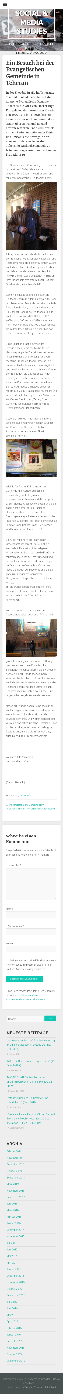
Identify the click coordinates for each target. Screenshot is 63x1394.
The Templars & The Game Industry (26, 805)
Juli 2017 (12, 1243)
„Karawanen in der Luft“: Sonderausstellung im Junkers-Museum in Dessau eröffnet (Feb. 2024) (31, 1045)
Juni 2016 (12, 1308)
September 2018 (16, 1197)
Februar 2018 (14, 1216)
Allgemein (25, 795)
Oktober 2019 (14, 1171)
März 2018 (13, 1210)
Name (10, 908)
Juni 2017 (12, 1249)
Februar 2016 (14, 1328)
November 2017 (15, 1236)
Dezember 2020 (15, 1164)
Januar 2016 (14, 1334)
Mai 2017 (12, 1256)
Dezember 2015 (15, 1341)
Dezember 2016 (15, 1275)
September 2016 (16, 1295)
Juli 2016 (12, 1302)
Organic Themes (33, 1387)
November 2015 (15, 1347)
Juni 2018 (12, 1203)
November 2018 (15, 1190)
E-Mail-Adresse (15, 926)
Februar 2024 (14, 1151)
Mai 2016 (12, 1315)
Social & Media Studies (31, 22)
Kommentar (13, 865)
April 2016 (12, 1321)
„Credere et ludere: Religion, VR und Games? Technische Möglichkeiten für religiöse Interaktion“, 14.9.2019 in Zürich (31, 1119)
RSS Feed (50, 1387)
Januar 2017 (14, 1269)
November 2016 (15, 1282)
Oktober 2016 (14, 1288)
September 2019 (16, 1177)
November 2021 (15, 1157)
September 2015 (16, 1360)
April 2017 (12, 1262)
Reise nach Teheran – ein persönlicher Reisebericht (30, 808)
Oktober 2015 (14, 1354)
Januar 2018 (14, 1223)
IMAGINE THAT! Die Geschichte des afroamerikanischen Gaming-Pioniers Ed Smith (29, 1082)
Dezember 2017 (15, 1229)
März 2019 (13, 1184)
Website (10, 943)
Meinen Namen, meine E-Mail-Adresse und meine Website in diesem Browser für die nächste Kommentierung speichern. (31, 965)
